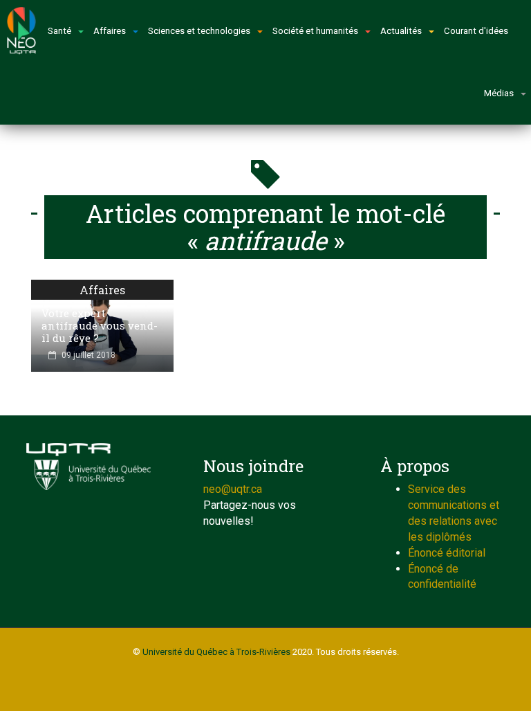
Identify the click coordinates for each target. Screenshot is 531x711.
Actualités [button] (401, 31)
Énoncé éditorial (446, 552)
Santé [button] (59, 31)
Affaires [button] (109, 31)
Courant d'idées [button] (476, 31)
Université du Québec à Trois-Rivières (216, 652)
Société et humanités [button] (315, 31)
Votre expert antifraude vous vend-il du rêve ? (99, 325)
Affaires (102, 289)
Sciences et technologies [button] (199, 31)
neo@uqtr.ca (232, 489)
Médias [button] (499, 93)
